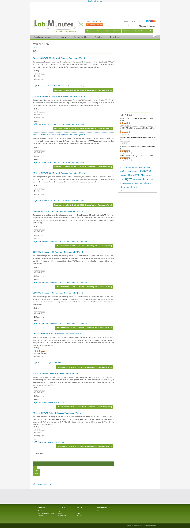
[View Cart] (77, 21)
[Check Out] (94, 25)
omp (73, 86)
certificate (124, 171)
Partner (126, 31)
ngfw (68, 241)
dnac (130, 171)
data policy (80, 86)
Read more (83, 90)
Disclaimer (41, 515)
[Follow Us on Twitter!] (147, 21)
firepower (45, 241)
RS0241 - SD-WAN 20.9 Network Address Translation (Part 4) (59, 58)
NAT (55, 86)
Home (89, 31)
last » (36, 474)
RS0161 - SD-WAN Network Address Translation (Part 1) (57, 413)
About (40, 511)
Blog (107, 31)
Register (140, 21)
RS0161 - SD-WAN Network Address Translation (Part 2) (57, 373)
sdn (122, 183)
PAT (59, 86)
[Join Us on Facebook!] (150, 21)
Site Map (79, 515)
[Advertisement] (95, 9)
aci (126, 167)
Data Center (115, 37)
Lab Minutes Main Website (46, 513)
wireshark (124, 187)
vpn (133, 183)
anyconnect (132, 167)
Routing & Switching (42, 37)
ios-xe (50, 86)
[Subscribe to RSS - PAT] (42, 484)
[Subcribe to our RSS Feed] (154, 21)
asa (144, 167)
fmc (61, 241)
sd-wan (44, 86)
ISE (122, 179)
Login (134, 21)
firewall (132, 175)
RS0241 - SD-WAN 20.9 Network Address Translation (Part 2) (59, 135)
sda (151, 179)
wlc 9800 (137, 187)
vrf (86, 241)
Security (62, 37)
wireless (145, 183)
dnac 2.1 (136, 171)
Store (99, 31)
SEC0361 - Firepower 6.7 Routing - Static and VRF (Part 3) (58, 211)
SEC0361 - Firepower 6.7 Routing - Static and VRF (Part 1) (58, 293)
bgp (148, 167)
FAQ (78, 513)
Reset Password (62, 515)
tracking (68, 86)
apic (139, 167)
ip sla (82, 241)
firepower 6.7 (54, 241)
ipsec (150, 175)
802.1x (122, 167)
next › (36, 471)
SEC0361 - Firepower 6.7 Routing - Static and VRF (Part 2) (58, 252)
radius (134, 179)
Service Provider (80, 37)
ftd (65, 241)
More (121, 190)
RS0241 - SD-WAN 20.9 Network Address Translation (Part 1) (59, 173)
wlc (131, 187)
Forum (116, 31)
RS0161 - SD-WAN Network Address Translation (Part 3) (57, 334)
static (73, 241)
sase (139, 179)
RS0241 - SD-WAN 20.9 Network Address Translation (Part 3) (59, 96)
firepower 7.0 (124, 175)
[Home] (55, 32)
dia (63, 86)
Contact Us (80, 511)
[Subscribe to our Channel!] (152, 21)
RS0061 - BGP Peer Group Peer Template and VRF (136, 156)
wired (137, 184)
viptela (50, 363)
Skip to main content (95, 1)
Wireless (98, 37)
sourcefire (127, 184)
